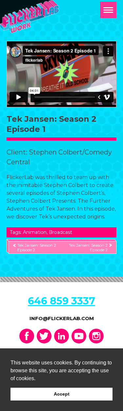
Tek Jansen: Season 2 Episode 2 (36, 247)
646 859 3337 (61, 301)
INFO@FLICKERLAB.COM (62, 318)
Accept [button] (62, 394)
